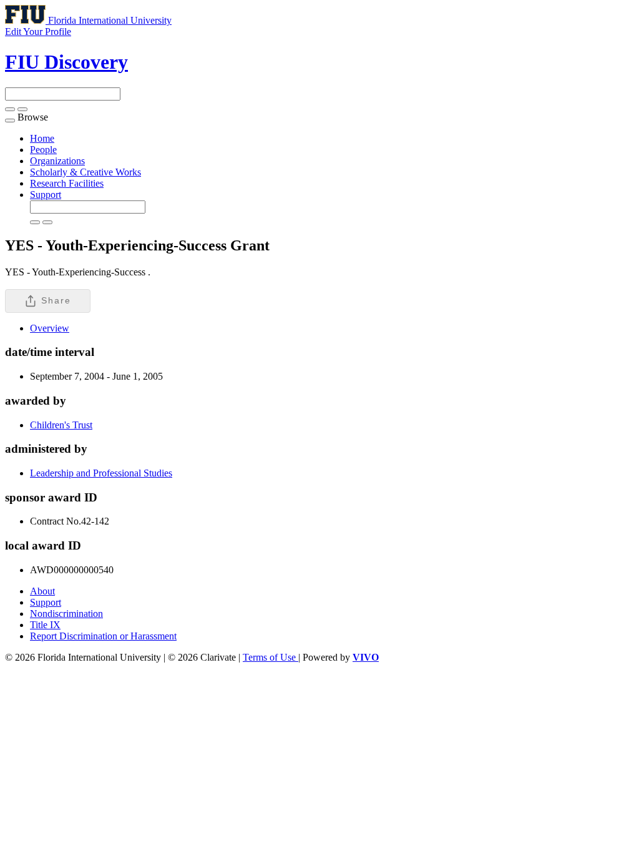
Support (45, 194)
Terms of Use (270, 657)
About (42, 591)
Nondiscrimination (66, 613)
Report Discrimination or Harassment (103, 636)
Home (42, 138)
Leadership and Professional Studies (101, 473)
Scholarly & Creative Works (85, 172)
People (43, 149)
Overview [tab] (49, 328)
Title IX (45, 624)
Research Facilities (67, 183)
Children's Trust (61, 425)
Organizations (57, 160)
